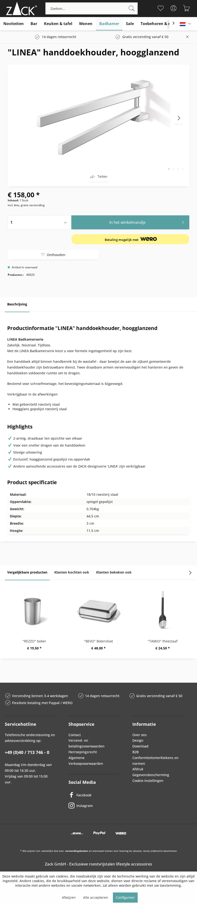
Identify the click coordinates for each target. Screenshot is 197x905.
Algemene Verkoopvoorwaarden (85, 760)
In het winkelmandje (127, 222)
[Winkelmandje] (186, 8)
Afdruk (137, 769)
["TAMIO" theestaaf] (162, 610)
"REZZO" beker (34, 641)
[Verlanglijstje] (160, 8)
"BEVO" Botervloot (98, 641)
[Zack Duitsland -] (20, 8)
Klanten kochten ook (71, 572)
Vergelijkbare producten (27, 572)
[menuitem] (91, 8)
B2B (135, 752)
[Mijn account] (173, 8)
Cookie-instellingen (147, 780)
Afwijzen (69, 897)
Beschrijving (17, 304)
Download (140, 746)
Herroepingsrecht (82, 752)
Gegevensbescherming (150, 775)
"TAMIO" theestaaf (163, 641)
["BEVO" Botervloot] (98, 610)
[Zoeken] (132, 8)
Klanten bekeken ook (114, 572)
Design (137, 740)
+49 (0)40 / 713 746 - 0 (27, 752)
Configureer (125, 897)
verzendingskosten (76, 850)
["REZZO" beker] (34, 610)
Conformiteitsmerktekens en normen (155, 760)
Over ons (139, 735)
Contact (74, 735)
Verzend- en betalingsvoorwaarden (86, 743)
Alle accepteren (95, 897)
